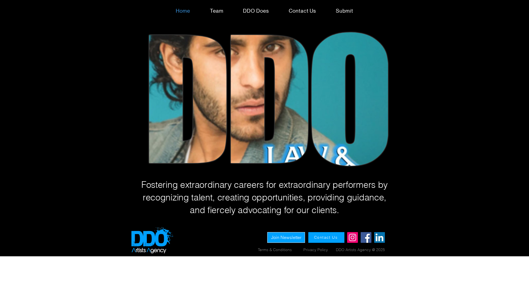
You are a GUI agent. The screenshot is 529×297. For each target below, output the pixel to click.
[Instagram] (352, 237)
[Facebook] (366, 237)
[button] (344, 10)
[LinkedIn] (379, 237)
